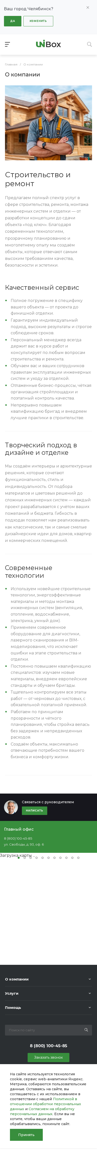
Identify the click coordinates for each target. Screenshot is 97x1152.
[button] (19, 858)
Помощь (13, 1007)
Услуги (11, 993)
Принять (26, 1135)
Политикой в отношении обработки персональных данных (45, 1104)
